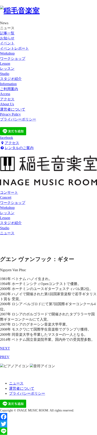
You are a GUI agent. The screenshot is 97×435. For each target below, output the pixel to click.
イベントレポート (14, 48)
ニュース (7, 233)
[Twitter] (48, 424)
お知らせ (7, 38)
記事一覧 (7, 33)
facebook (6, 138)
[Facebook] (48, 416)
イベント (7, 43)
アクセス (12, 143)
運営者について (21, 388)
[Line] (48, 431)
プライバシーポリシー (27, 393)
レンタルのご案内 (19, 148)
